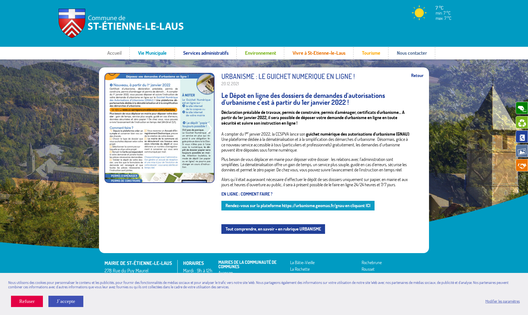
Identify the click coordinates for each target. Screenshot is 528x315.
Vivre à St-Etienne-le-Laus (319, 53)
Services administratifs (206, 53)
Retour (417, 75)
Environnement (260, 53)
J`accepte (66, 301)
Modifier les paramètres (502, 301)
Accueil (114, 53)
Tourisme (371, 53)
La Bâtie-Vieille (302, 262)
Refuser (27, 301)
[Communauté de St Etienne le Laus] (119, 37)
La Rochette (300, 269)
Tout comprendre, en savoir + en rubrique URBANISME (273, 229)
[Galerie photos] (522, 151)
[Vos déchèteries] (522, 122)
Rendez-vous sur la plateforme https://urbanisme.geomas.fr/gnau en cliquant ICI (298, 205)
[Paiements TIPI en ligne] (522, 108)
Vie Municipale (152, 53)
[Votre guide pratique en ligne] (522, 136)
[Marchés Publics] (522, 165)
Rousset (368, 269)
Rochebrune (372, 262)
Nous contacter (412, 53)
